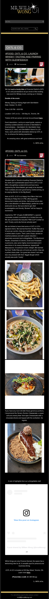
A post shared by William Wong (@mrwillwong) (26, 547)
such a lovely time (17, 89)
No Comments (21, 64)
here (41, 118)
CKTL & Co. (39, 143)
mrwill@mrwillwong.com (24, 597)
